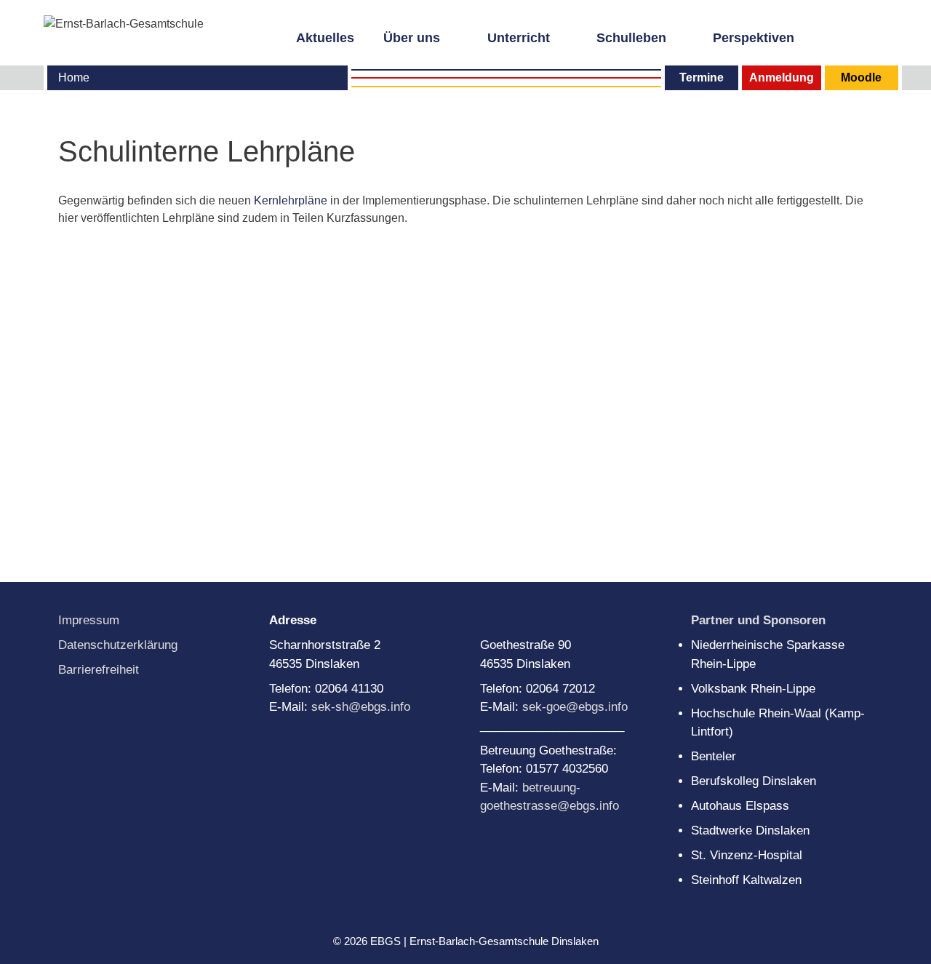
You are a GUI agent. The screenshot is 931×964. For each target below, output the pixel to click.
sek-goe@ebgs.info (575, 707)
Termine (701, 77)
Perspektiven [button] (753, 38)
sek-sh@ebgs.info (360, 707)
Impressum (88, 620)
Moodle (861, 77)
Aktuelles (325, 38)
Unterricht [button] (518, 38)
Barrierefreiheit (98, 670)
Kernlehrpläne (292, 200)
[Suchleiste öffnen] (879, 36)
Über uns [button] (411, 38)
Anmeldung (781, 77)
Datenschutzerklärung (117, 645)
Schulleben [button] (631, 38)
